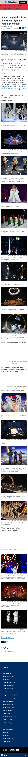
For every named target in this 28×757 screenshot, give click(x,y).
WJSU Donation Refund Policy (9, 719)
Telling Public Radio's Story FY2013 (10, 695)
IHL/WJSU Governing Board (9, 726)
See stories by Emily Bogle (8, 651)
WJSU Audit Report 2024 (8, 738)
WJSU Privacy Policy (7, 723)
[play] (2, 755)
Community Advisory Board (9, 682)
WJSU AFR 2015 (6, 732)
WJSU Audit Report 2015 (8, 729)
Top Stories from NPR (8, 637)
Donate (23, 2)
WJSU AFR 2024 (6, 741)
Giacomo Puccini (11, 181)
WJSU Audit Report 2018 (8, 676)
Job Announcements (7, 710)
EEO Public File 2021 (7, 673)
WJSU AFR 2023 (6, 735)
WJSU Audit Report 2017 (8, 688)
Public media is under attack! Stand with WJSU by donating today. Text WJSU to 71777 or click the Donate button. (14, 7)
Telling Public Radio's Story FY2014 (10, 698)
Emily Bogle (9, 26)
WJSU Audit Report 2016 (8, 670)
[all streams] (26, 755)
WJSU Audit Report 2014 (8, 707)
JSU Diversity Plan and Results (10, 716)
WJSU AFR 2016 (6, 679)
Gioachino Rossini (19, 181)
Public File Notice (6, 713)
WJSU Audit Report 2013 (8, 704)
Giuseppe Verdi (4, 181)
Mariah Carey (9, 86)
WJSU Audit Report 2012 (8, 701)
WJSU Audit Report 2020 (8, 685)
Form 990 (5, 691)
